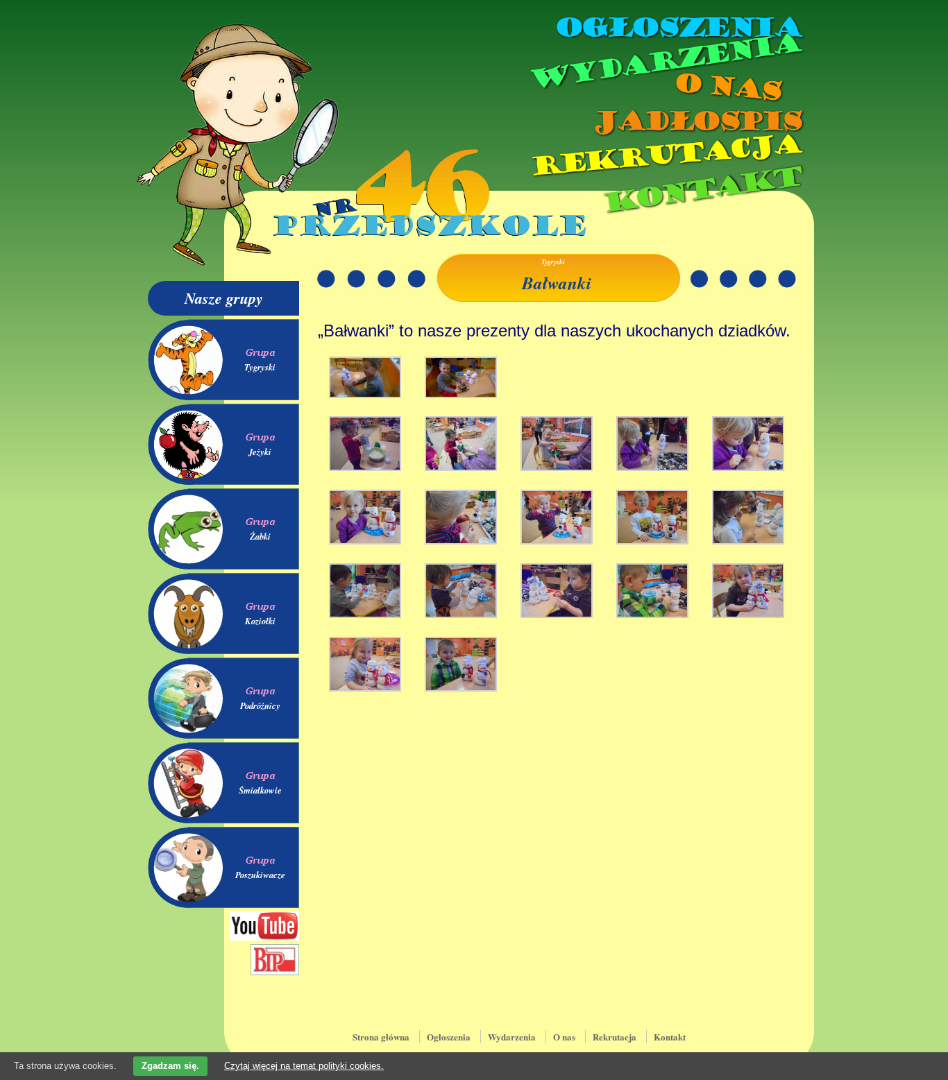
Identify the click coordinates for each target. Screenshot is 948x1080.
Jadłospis (696, 121)
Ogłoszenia (677, 27)
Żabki (260, 536)
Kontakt (701, 190)
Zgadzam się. (170, 1066)
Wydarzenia (664, 62)
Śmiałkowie (260, 790)
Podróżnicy (260, 705)
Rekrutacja (665, 155)
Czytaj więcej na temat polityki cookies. (304, 1066)
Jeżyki (259, 451)
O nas (726, 87)
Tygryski (260, 367)
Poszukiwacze (260, 874)
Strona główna (381, 1036)
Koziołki (260, 621)
